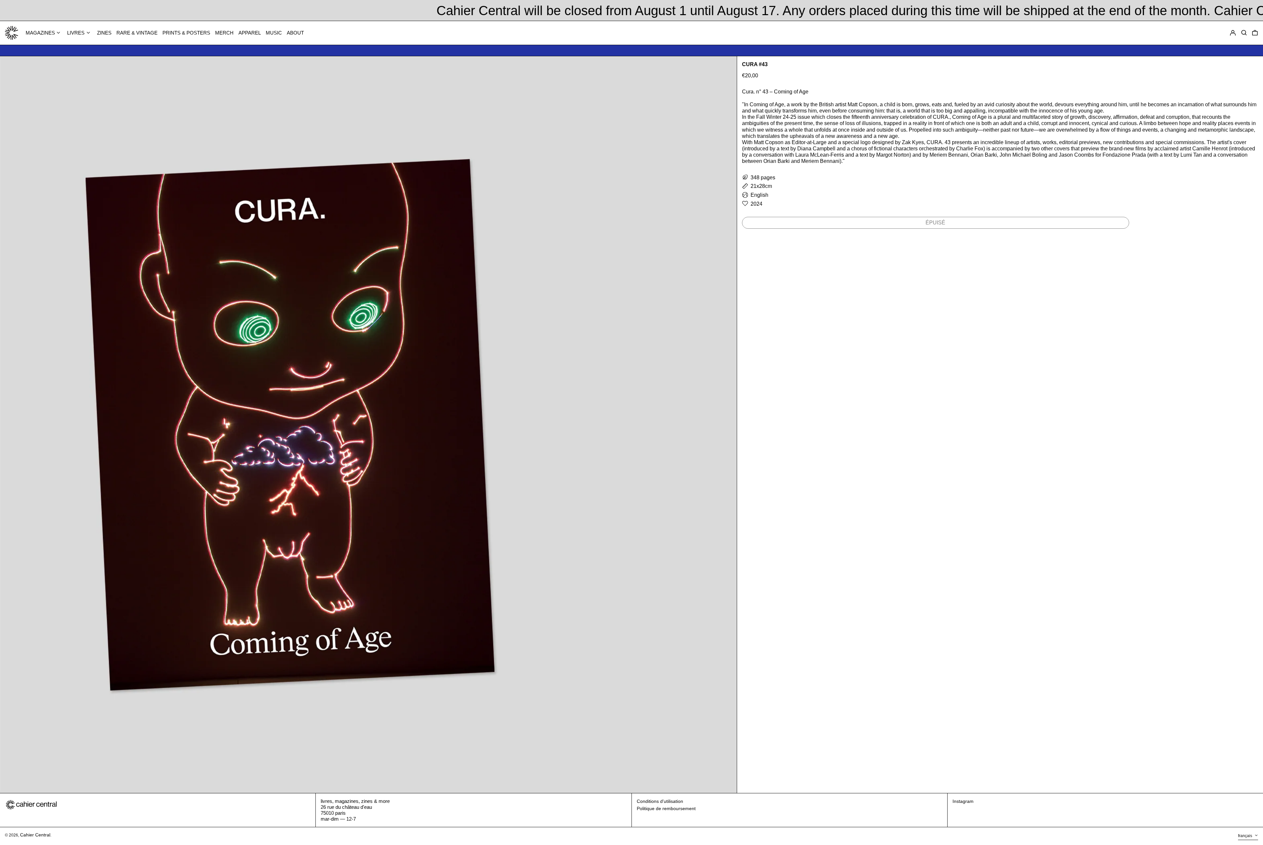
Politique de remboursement (666, 808)
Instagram (963, 801)
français (1245, 836)
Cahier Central (35, 834)
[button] (1255, 33)
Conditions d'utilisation (660, 801)
